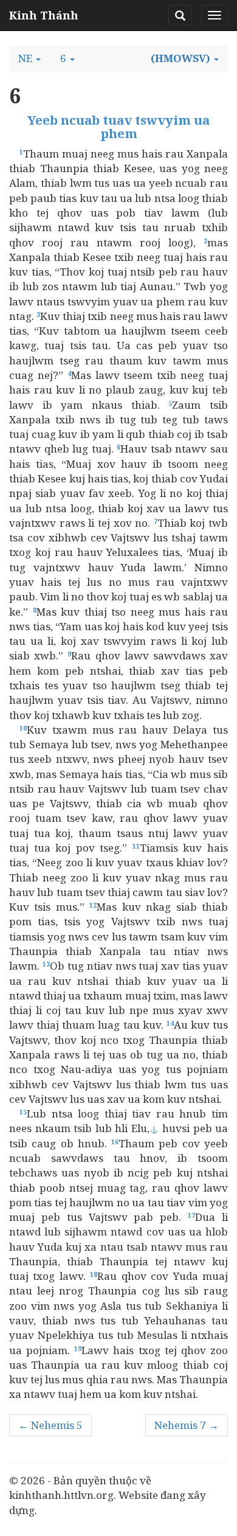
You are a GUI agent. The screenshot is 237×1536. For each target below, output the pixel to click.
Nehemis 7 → (186, 1425)
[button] (29, 58)
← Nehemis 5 (50, 1425)
